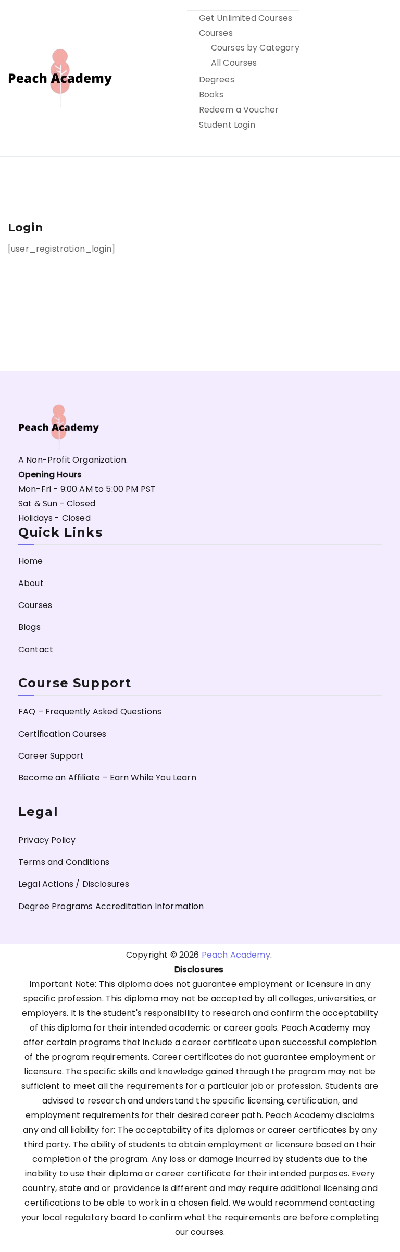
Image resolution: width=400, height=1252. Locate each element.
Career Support (51, 756)
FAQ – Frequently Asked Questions (89, 711)
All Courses (234, 63)
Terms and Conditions (63, 862)
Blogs (29, 627)
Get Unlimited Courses (245, 18)
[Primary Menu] (380, 78)
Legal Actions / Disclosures (73, 884)
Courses (216, 33)
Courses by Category (255, 48)
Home (30, 561)
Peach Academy (236, 955)
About (31, 583)
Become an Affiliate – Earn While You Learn (107, 778)
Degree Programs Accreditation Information (111, 906)
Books (211, 95)
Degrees (216, 79)
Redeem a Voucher (239, 110)
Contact (35, 649)
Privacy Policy (47, 840)
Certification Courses (62, 734)
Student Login (227, 125)
